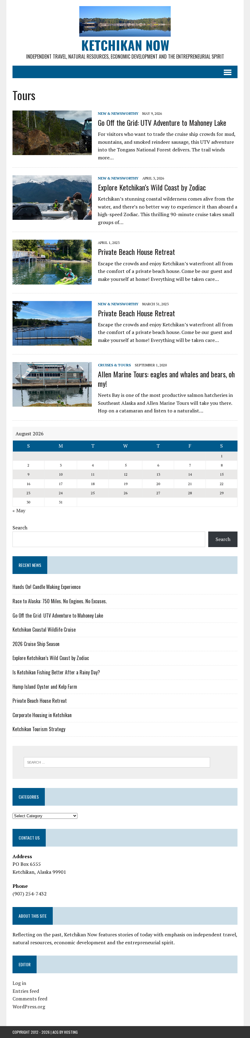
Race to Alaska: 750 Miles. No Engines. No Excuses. (59, 601)
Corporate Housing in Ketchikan (42, 715)
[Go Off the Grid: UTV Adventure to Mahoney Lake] (52, 150)
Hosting (71, 1032)
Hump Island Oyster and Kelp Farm (44, 686)
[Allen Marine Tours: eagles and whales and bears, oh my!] (52, 402)
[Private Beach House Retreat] (52, 280)
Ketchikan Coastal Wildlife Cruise (44, 629)
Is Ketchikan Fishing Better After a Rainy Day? (56, 672)
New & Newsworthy (118, 113)
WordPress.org (28, 1006)
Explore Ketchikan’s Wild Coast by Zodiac (152, 187)
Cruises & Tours (114, 365)
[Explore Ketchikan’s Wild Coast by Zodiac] (52, 215)
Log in (19, 983)
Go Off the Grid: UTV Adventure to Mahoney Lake (162, 122)
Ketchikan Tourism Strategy (38, 729)
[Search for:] (117, 761)
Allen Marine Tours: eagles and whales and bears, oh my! (166, 378)
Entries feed (25, 991)
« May (18, 510)
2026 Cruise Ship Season (35, 644)
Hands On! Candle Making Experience (46, 586)
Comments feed (29, 998)
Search (19, 527)
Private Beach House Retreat (136, 251)
